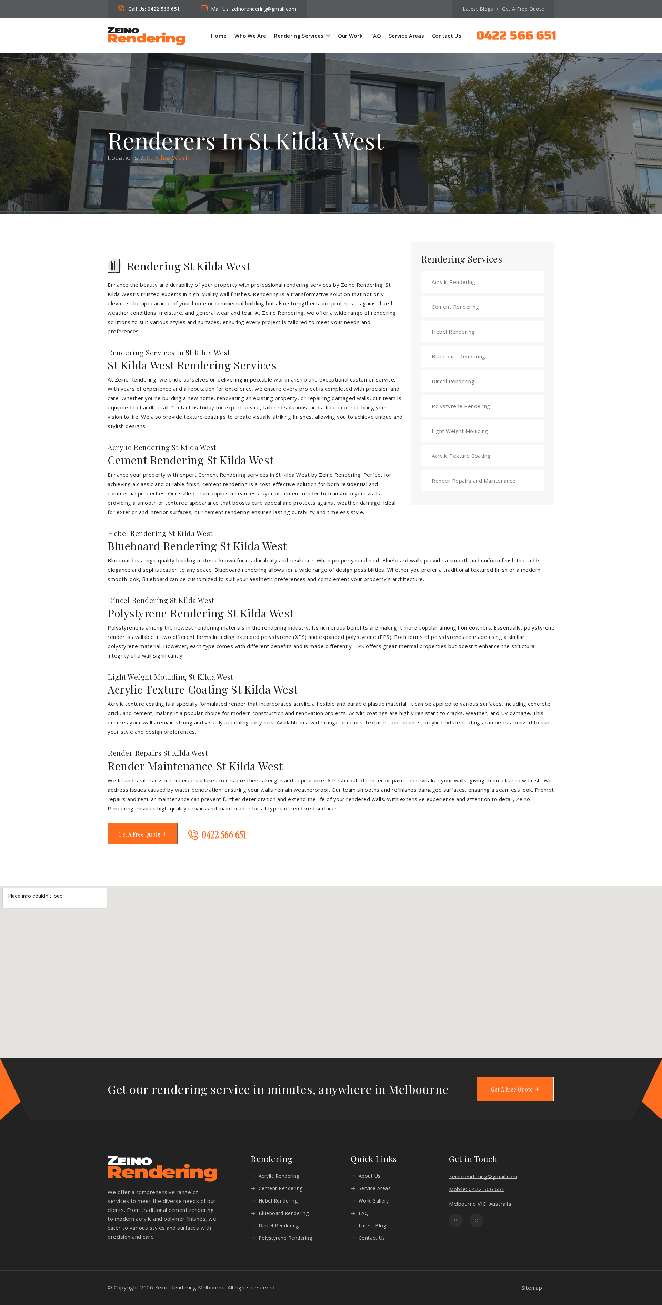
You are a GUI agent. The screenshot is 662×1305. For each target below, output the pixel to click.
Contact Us (446, 35)
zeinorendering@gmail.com (263, 9)
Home (219, 35)
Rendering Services (298, 35)
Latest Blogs (478, 9)
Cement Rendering (455, 306)
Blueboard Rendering (458, 356)
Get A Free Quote (523, 9)
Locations (123, 158)
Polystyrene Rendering (461, 406)
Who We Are (250, 35)
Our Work (350, 35)
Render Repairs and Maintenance (473, 480)
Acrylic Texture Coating (461, 455)
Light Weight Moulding (460, 430)
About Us (370, 1176)
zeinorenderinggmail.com (483, 1176)
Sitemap (532, 1287)
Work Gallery (374, 1200)
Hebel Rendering (453, 331)
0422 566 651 (164, 9)
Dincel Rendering (453, 381)
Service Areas (406, 35)
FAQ (375, 35)
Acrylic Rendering (453, 281)
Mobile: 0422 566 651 (476, 1189)
